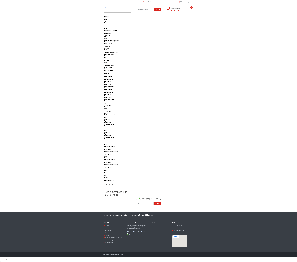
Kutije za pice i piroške (109, 79)
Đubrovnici (107, 119)
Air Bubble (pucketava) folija (111, 52)
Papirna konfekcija (109, 100)
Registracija (190, 2)
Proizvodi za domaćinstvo (111, 115)
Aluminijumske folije (109, 54)
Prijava (182, 2)
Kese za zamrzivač (109, 32)
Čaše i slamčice (108, 76)
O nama (107, 232)
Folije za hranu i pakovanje (111, 49)
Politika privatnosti (109, 242)
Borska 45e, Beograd (149, 2)
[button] (148, 38)
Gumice (106, 57)
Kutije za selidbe (108, 148)
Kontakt (107, 235)
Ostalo (106, 142)
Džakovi (106, 144)
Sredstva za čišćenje (109, 124)
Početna (107, 225)
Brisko (105, 117)
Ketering (106, 73)
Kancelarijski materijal (109, 146)
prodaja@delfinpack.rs (179, 228)
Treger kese (107, 35)
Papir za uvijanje (108, 84)
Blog (106, 228)
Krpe (105, 121)
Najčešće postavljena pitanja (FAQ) (113, 237)
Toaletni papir (107, 105)
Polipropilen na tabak (109, 59)
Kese (105, 26)
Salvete (106, 103)
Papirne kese (107, 33)
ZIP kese (106, 37)
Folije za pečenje (108, 55)
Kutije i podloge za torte (110, 78)
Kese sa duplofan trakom (110, 30)
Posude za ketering (109, 86)
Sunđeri (106, 125)
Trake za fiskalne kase (109, 152)
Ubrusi (106, 106)
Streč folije (107, 60)
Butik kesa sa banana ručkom (111, 28)
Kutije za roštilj (107, 81)
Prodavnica (108, 230)
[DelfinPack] (117, 9)
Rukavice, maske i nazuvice (111, 151)
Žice (105, 127)
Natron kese (107, 83)
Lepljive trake (107, 149)
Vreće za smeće (108, 154)
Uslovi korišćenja (109, 240)
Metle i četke (107, 122)
